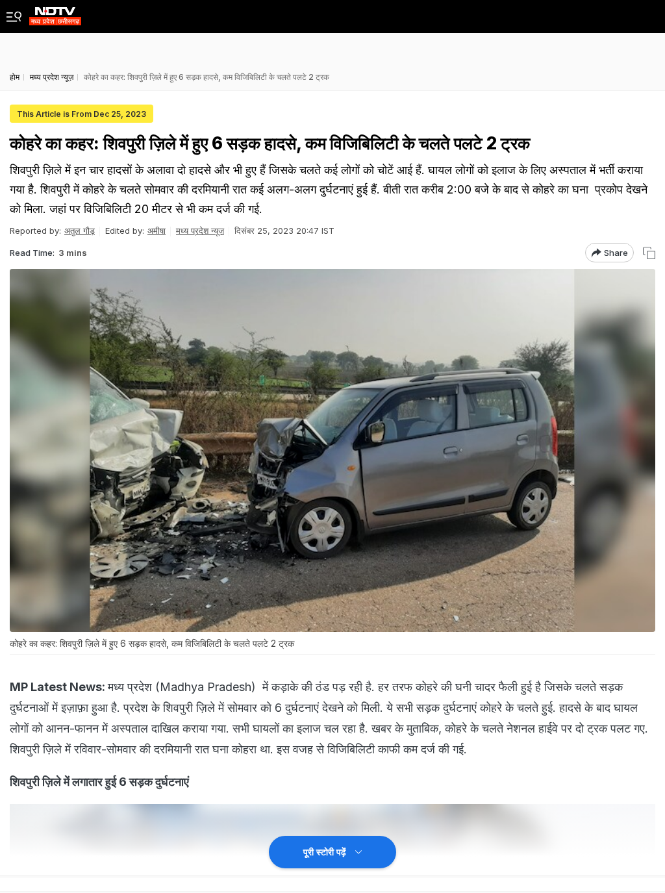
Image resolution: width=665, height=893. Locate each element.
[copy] (649, 253)
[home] (55, 12)
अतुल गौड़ (79, 230)
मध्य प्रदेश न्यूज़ (200, 230)
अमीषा (156, 230)
